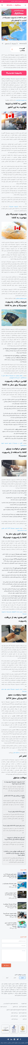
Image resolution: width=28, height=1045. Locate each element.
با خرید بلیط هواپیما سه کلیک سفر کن (19, 1)
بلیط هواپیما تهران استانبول (12, 1009)
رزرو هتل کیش (14, 1019)
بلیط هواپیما (24, 1003)
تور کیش (25, 1019)
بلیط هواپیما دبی (23, 1016)
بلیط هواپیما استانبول (22, 1009)
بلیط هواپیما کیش (23, 1006)
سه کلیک (5, 1043)
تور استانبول (15, 1006)
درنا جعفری (7, 44)
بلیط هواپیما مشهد (23, 1013)
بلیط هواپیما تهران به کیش (12, 1003)
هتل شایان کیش (14, 1016)
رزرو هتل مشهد (14, 1013)
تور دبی (5, 1003)
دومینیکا (14, 44)
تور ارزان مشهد (3, 1006)
